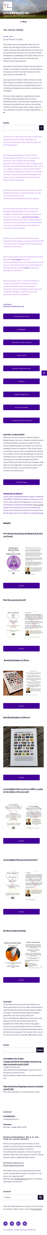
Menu (25, 22)
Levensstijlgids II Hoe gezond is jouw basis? (20, 860)
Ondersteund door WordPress (25, 1230)
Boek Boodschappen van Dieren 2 (16, 717)
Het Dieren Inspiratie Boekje (14, 931)
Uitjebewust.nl (16, 13)
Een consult (38, 505)
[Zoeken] (41, 127)
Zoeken (6, 123)
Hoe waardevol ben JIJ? (17, 600)
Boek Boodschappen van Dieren (16, 660)
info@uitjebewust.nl (21, 1179)
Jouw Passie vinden (13, 39)
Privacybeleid (36, 1209)
